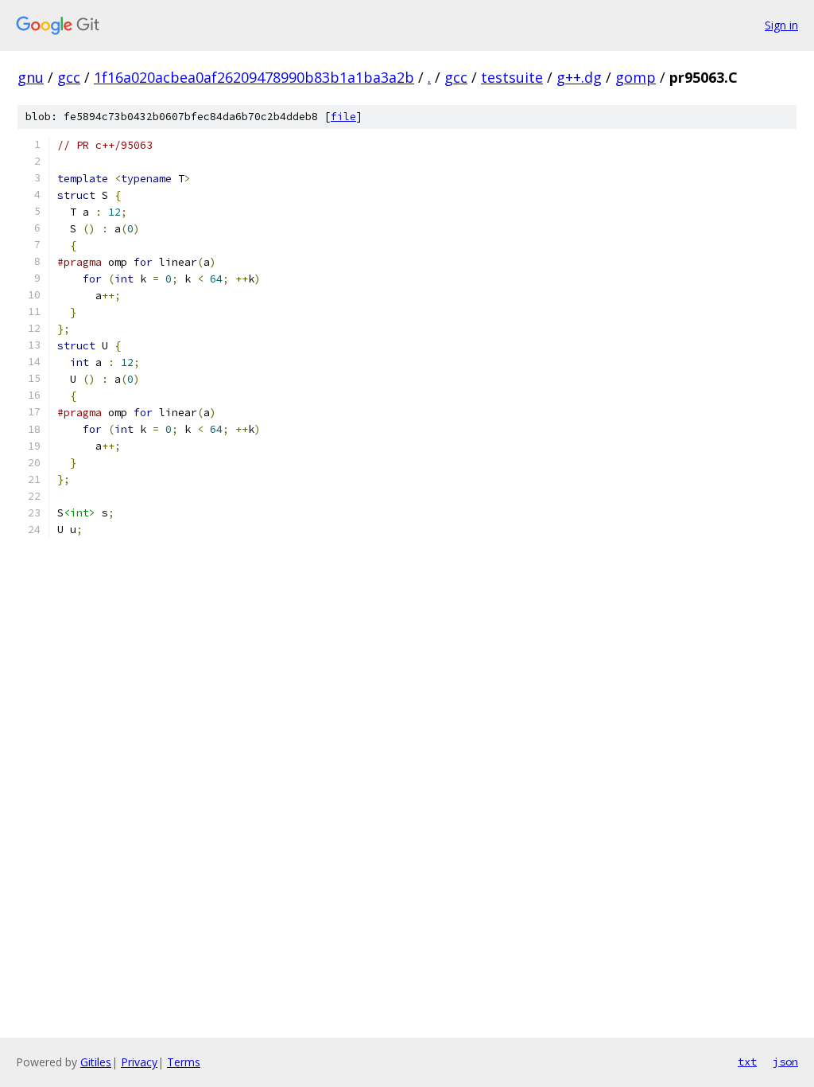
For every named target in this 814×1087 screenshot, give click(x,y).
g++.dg (579, 77)
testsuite (512, 77)
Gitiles (95, 1061)
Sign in (781, 25)
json (785, 1061)
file (343, 116)
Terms (183, 1061)
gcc (68, 77)
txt (747, 1061)
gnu (30, 77)
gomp (635, 77)
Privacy (139, 1061)
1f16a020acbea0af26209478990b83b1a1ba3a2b (254, 77)
